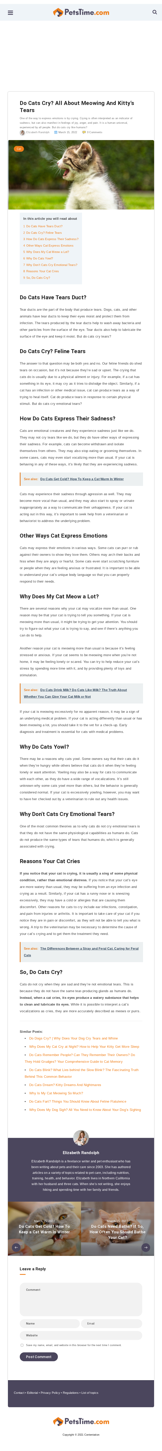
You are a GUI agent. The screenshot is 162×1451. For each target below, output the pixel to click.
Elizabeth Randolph (81, 1152)
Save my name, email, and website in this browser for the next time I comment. (74, 1345)
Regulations (71, 1392)
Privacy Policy (50, 1392)
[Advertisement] (81, 50)
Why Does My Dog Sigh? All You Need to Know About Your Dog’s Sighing (85, 1110)
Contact (19, 1392)
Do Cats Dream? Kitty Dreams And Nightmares (65, 1085)
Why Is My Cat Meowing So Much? (56, 1093)
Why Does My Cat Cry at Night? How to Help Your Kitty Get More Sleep (84, 1047)
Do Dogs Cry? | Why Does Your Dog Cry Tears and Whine (73, 1038)
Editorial (32, 1392)
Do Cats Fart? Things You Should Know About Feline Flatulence (77, 1101)
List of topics (89, 1392)
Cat (19, 148)
